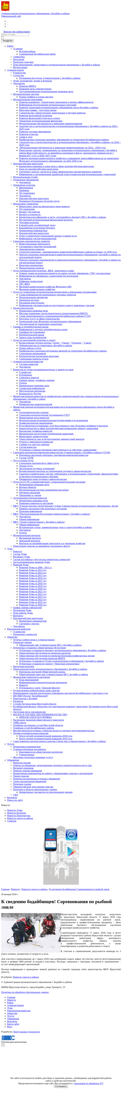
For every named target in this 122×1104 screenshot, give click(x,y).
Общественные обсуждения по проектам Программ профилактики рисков (57, 655)
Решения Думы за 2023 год (32, 597)
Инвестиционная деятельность (34, 244)
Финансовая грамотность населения (31, 677)
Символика (19, 56)
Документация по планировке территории (40, 324)
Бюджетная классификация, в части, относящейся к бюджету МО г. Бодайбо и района (62, 217)
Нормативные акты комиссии (34, 417)
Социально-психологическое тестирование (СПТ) (44, 415)
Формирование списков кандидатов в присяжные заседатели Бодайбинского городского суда (60, 693)
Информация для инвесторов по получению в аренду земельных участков (56, 305)
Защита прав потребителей (32, 337)
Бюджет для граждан (29, 212)
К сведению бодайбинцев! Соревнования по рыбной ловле (79, 889)
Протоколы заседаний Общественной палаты (42, 671)
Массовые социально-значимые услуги (33, 757)
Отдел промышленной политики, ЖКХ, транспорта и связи (43, 270)
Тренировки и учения (30, 495)
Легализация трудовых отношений (36, 468)
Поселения (18, 59)
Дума (9, 548)
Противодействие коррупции (28, 163)
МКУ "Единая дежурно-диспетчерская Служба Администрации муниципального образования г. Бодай (65, 506)
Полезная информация (30, 511)
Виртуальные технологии (27, 1031)
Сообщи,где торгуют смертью (34, 444)
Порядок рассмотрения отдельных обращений (36, 778)
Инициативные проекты (31, 268)
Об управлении (27, 193)
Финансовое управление (25, 203)
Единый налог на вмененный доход (37, 225)
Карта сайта (13, 1024)
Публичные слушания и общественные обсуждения (39, 647)
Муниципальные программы (28, 99)
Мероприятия (26, 187)
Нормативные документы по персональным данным (45, 792)
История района (27, 51)
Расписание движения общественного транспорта (38, 720)
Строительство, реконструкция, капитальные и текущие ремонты (52, 113)
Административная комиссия (28, 361)
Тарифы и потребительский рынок (31, 327)
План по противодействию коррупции (38, 169)
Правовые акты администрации (35, 89)
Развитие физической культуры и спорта (39, 118)
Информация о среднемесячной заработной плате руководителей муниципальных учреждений (67, 174)
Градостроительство (23, 308)
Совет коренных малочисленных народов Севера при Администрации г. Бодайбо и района (59, 741)
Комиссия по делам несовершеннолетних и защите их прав (43, 369)
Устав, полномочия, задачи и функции (32, 80)
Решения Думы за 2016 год (32, 578)
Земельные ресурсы (29, 300)
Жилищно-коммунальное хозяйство (37, 289)
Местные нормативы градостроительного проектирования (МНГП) (53, 313)
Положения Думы (22, 610)
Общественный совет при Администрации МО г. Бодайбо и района (53, 674)
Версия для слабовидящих (17, 31)
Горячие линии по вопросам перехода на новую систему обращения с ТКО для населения (64, 273)
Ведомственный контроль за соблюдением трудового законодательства (55, 471)
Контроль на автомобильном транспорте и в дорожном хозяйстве (52, 543)
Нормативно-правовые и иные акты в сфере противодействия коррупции (56, 166)
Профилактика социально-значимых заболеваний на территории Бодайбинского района (64, 139)
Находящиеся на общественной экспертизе (41, 752)
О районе (18, 48)
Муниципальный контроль (26, 535)
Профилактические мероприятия (36, 423)
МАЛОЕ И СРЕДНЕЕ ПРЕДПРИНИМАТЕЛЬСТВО (40, 714)
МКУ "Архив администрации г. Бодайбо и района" (39, 522)
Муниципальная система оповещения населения (43, 490)
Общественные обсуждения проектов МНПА (42, 658)
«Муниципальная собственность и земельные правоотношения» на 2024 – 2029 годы (62, 147)
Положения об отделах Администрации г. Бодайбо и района (49, 78)
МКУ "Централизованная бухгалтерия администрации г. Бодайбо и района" (51, 514)
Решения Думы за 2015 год (32, 575)
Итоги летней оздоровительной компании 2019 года (45, 738)
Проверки (24, 190)
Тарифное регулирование (32, 332)
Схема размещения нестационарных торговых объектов (47, 294)
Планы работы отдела (30, 348)
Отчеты (23, 383)
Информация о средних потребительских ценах (43, 329)
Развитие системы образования (35, 131)
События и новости (29, 377)
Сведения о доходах (29, 623)
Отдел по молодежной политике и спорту (34, 340)
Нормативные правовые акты (34, 385)
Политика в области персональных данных (35, 789)
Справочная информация (32, 388)
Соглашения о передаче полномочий (37, 246)
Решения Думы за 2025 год (32, 602)
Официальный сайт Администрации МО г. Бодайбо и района (50, 645)
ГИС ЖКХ (24, 284)
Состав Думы (20, 554)
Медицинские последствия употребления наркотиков (46, 433)
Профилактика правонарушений (35, 404)
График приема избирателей (27, 607)
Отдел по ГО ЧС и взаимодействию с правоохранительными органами (49, 482)
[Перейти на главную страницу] (7, 21)
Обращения (13, 760)
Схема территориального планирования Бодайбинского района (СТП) (55, 316)
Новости (17, 551)
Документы (19, 83)
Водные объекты (27, 487)
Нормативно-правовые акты (33, 310)
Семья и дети (25, 137)
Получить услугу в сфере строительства (39, 318)
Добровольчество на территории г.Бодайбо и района (45, 345)
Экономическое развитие (31, 249)
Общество (12, 637)
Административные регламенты (29, 749)
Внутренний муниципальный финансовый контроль (46, 220)
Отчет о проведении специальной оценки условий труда (48, 236)
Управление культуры (24, 185)
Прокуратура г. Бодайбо (25, 698)
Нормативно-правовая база (33, 621)
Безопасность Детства (30, 393)
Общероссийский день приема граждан (33, 786)
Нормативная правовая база (33, 230)
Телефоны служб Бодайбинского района (33, 728)
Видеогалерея (20, 67)
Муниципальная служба (25, 177)
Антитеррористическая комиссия (30, 498)
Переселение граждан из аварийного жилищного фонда (41, 546)
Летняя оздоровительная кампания (30, 733)
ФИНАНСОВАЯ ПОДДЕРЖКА (35, 717)
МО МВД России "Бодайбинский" (30, 696)
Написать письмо (22, 762)
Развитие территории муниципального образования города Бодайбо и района (58, 107)
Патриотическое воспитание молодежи (39, 356)
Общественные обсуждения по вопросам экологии (45, 653)
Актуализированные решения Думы (31, 562)
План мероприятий (29, 680)
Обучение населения (29, 492)
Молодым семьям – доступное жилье (38, 110)
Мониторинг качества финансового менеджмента (44, 206)
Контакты (18, 615)
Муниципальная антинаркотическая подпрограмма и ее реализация (53, 420)
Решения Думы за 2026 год (32, 605)
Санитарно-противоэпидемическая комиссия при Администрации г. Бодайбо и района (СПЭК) (61, 452)
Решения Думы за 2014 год (32, 573)
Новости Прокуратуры (18, 815)
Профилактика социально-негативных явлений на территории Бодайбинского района (63, 351)
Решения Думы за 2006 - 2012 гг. (35, 567)
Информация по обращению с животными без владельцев (48, 276)
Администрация (15, 70)
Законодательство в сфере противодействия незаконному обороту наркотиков (58, 428)
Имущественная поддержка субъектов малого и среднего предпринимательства (53, 730)
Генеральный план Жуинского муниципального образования (50, 321)
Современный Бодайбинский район (37, 54)
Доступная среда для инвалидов (29, 712)
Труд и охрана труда (23, 460)
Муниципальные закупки (26, 94)
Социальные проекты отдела (33, 359)
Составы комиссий (28, 364)
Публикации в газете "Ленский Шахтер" (40, 688)
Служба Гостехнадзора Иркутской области (34, 704)
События (11, 821)
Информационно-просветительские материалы (43, 682)
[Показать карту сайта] (7, 26)
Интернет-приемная (23, 768)
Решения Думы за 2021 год (32, 591)
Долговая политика (29, 222)
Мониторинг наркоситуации (33, 436)
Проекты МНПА (27, 86)
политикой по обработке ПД (88, 1083)
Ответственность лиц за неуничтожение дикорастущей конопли (51, 439)
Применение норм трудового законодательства (43, 479)
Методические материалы (32, 391)
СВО (15, 794)
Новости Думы (14, 810)
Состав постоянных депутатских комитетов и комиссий (41, 559)
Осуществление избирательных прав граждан (36, 690)
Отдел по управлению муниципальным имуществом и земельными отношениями (55, 292)
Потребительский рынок (31, 335)
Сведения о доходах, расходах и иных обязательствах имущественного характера (60, 171)
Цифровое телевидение (31, 281)
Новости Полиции (16, 813)
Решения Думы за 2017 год (32, 581)
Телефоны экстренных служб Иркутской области (38, 725)
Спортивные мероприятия (32, 353)
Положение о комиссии (25, 634)
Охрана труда (26, 466)
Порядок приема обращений (27, 770)
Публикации (25, 375)
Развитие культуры (28, 134)
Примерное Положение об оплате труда (39, 201)
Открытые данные (22, 642)
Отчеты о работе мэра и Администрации (34, 639)
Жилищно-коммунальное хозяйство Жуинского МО (45, 286)
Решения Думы (21, 565)
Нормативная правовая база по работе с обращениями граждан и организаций (53, 773)
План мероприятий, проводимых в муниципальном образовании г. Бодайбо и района (56, 64)
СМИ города (19, 722)
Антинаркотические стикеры (34, 412)
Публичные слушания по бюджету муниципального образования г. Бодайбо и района (62, 650)
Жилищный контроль (30, 538)
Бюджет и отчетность (30, 214)
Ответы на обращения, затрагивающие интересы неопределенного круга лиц (52, 765)
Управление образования (26, 179)
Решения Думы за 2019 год (32, 586)
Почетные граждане (23, 62)
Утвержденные (26, 754)
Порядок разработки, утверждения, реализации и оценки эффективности (56, 102)
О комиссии (25, 372)
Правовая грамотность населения (36, 503)
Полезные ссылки (22, 784)
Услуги (10, 744)
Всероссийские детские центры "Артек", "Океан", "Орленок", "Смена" (55, 343)
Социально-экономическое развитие (31, 241)
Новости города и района (20, 818)
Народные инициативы (31, 265)
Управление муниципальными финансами (40, 121)
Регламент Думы (21, 556)
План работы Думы (23, 613)
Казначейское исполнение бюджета (37, 228)
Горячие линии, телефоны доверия (36, 380)
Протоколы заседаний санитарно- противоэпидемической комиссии (53, 455)
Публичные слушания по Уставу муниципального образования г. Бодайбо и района (61, 661)
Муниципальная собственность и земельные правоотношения (50, 123)
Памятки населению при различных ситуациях (43, 508)
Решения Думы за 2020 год (32, 589)
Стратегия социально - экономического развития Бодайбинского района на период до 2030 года (68, 252)
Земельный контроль (29, 540)
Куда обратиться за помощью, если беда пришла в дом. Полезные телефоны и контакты (63, 425)
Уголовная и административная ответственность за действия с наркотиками (58, 450)
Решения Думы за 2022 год (32, 594)
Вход (9, 1026)
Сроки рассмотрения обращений (29, 781)
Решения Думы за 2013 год (32, 570)
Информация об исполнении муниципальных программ (47, 105)
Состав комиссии (28, 447)
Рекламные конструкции (31, 302)
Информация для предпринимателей (37, 238)
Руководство (19, 72)
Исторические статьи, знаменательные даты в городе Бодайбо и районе (55, 527)
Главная (5, 889)
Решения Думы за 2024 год (32, 599)
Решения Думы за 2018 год (32, 583)
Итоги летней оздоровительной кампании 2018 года (45, 736)
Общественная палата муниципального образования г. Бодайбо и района (50, 669)
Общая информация (29, 519)
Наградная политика (23, 666)
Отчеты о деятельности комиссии (36, 442)
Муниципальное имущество (33, 297)
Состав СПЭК (26, 458)
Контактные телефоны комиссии (35, 431)
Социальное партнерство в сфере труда (39, 463)
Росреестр (18, 701)
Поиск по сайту (15, 800)
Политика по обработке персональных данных (25, 992)
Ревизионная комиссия (18, 629)
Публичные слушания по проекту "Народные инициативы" (49, 663)
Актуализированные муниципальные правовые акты (46, 91)
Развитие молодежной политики (35, 115)
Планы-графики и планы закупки (36, 97)
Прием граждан (21, 776)
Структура (18, 75)
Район (10, 46)
